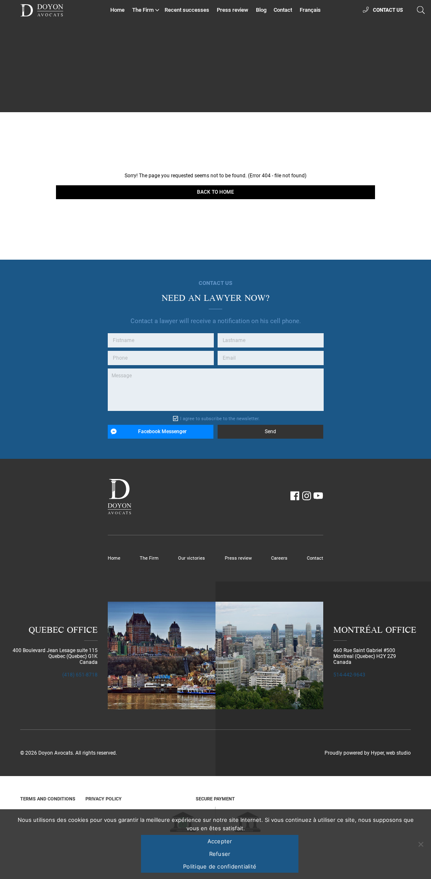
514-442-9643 (349, 675)
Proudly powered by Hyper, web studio (368, 753)
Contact (283, 10)
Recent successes (187, 10)
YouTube (318, 496)
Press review (232, 10)
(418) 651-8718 (80, 675)
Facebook (295, 496)
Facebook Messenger (162, 431)
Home (117, 10)
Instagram (306, 496)
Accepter (220, 841)
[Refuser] (420, 844)
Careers (279, 558)
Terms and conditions (47, 799)
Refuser (220, 853)
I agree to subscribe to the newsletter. (220, 418)
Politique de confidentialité (219, 866)
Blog (261, 10)
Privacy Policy (103, 799)
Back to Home (215, 192)
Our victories (191, 558)
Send (270, 431)
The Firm (143, 10)
